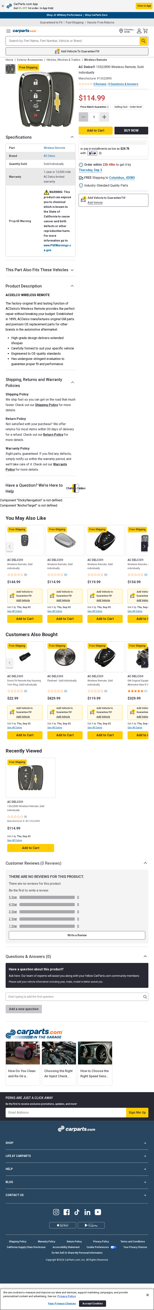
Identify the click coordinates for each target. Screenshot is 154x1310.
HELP (9, 1169)
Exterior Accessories (30, 59)
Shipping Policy (46, 405)
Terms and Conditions (133, 1241)
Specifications (19, 137)
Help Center (77, 488)
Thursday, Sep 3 (90, 170)
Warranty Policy (46, 1241)
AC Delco (49, 155)
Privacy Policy (101, 1241)
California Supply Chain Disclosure (26, 1247)
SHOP (9, 1142)
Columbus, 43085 (122, 178)
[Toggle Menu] (8, 31)
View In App (144, 5)
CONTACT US (15, 1195)
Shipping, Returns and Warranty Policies (34, 382)
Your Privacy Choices (135, 1247)
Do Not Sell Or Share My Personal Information (77, 1252)
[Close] (147, 1295)
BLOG (9, 1182)
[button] (77, 6)
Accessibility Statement (66, 1247)
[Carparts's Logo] (25, 30)
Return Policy (53, 435)
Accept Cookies (92, 1303)
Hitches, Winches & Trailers (63, 59)
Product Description (24, 286)
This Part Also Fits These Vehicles (37, 269)
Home (9, 59)
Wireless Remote (54, 147)
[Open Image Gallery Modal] (46, 99)
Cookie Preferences (98, 1247)
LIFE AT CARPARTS (18, 1156)
